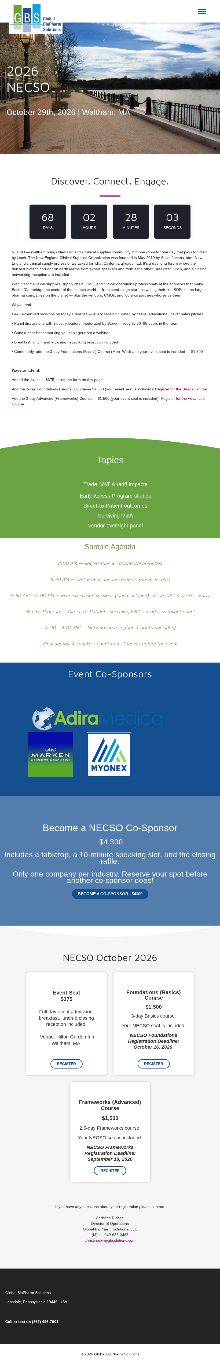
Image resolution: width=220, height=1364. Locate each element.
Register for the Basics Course (181, 389)
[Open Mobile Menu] (203, 13)
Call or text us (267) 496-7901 (31, 1321)
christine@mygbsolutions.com (110, 1240)
